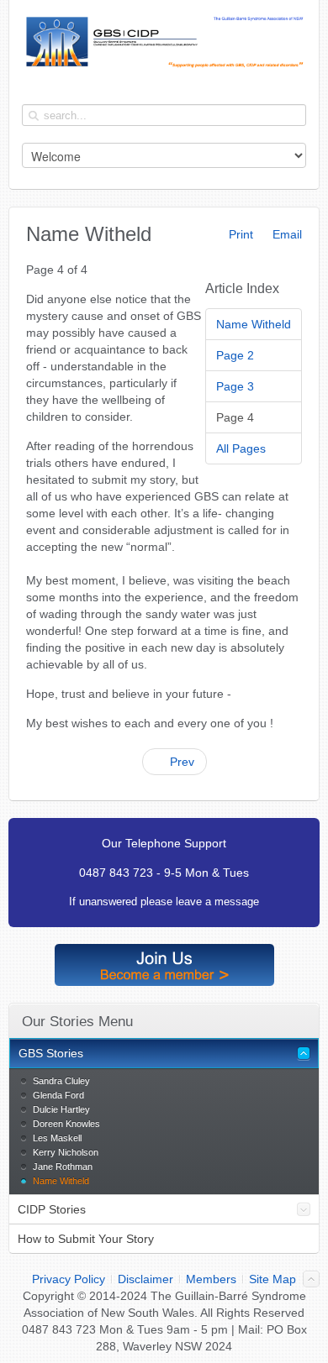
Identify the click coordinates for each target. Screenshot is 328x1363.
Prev (180, 761)
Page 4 (235, 417)
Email (285, 234)
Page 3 (235, 386)
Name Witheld (253, 324)
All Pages (241, 448)
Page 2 (235, 355)
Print (239, 234)
